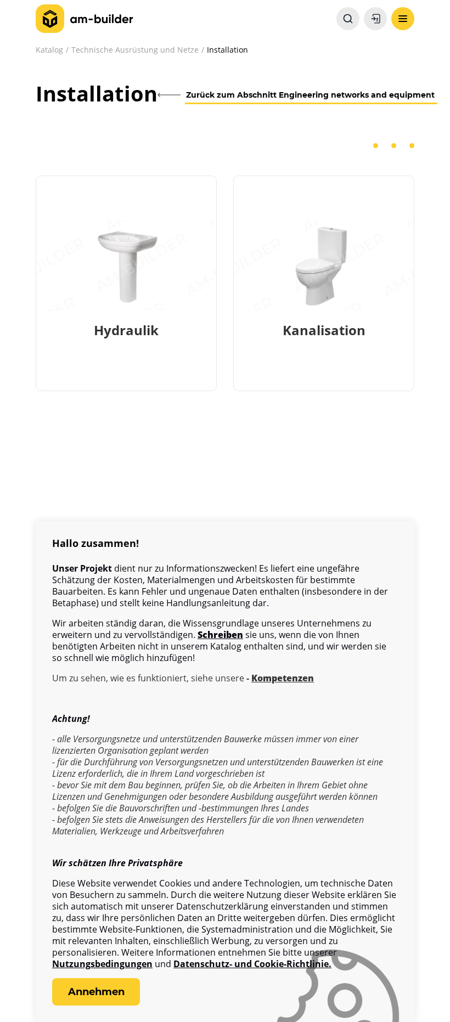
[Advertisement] (225, 501)
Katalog (49, 49)
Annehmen (96, 992)
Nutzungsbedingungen (102, 964)
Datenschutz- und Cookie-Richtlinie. (252, 964)
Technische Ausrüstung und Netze (135, 49)
